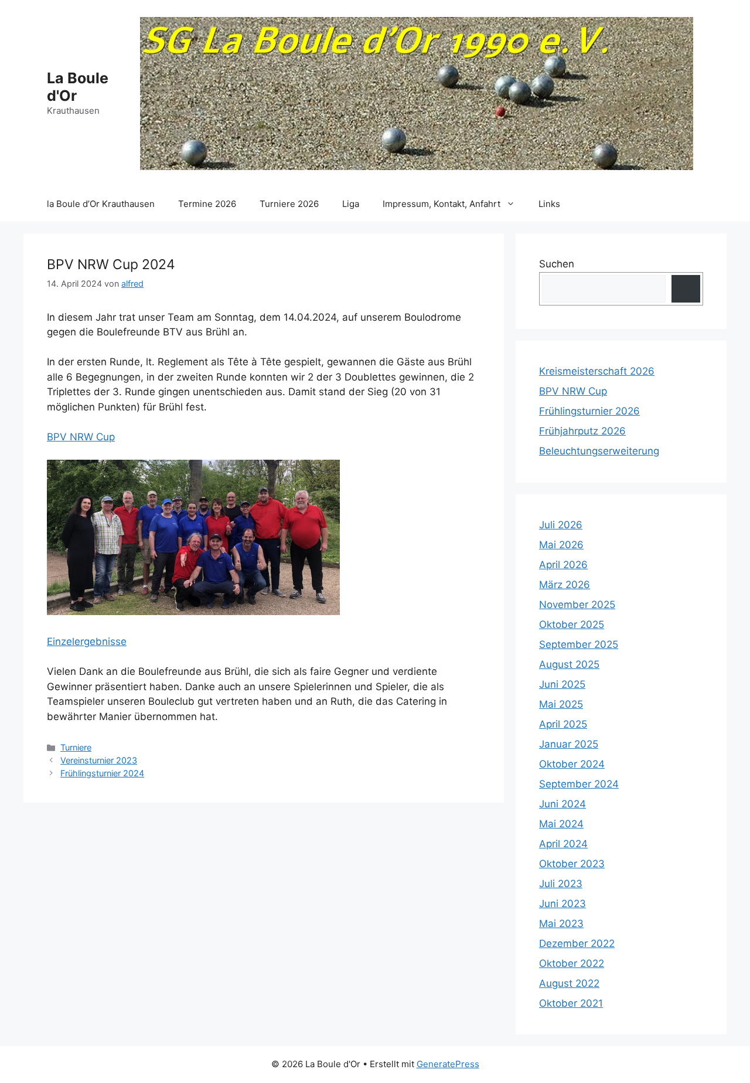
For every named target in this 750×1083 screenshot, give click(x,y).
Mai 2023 (561, 923)
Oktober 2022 (571, 963)
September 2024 (579, 784)
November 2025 (577, 604)
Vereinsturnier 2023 (98, 760)
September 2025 (578, 644)
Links (549, 203)
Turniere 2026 (289, 203)
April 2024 (563, 844)
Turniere (75, 747)
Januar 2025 (568, 744)
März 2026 (564, 584)
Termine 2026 (207, 203)
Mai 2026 (561, 545)
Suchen (556, 264)
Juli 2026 (560, 525)
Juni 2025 (562, 684)
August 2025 (569, 664)
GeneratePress (448, 1064)
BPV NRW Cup (81, 437)
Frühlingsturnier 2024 (102, 773)
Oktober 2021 (571, 1003)
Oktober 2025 (571, 624)
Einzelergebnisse (87, 641)
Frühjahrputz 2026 (582, 431)
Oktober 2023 (572, 864)
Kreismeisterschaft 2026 (596, 371)
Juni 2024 (562, 804)
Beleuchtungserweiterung (599, 451)
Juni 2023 (562, 903)
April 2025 (563, 724)
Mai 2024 (561, 824)
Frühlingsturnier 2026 (589, 411)
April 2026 (563, 565)
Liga (350, 203)
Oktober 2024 (572, 764)
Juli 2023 (560, 884)
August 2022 (569, 983)
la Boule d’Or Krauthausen (101, 203)
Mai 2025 (561, 704)
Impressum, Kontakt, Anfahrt (441, 203)
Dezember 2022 (577, 943)
